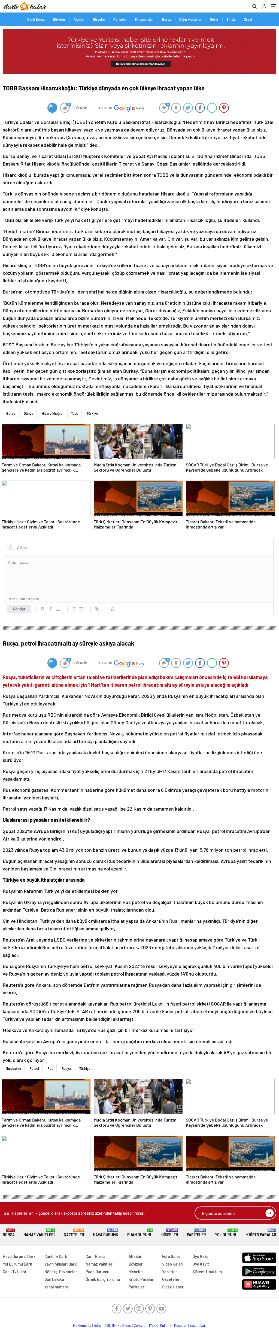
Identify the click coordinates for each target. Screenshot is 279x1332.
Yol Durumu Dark (17, 1263)
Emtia (231, 19)
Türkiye (92, 413)
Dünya (28, 413)
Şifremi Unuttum (207, 1271)
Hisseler (99, 19)
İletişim (99, 1325)
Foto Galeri (171, 1256)
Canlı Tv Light (14, 1271)
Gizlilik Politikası (119, 1325)
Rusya (66, 1068)
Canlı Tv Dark (55, 1256)
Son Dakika (54, 1279)
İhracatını (13, 1068)
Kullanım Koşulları (173, 1325)
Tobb (74, 413)
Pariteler (120, 19)
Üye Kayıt (200, 1263)
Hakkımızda (82, 1325)
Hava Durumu (105, 1233)
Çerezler (140, 1325)
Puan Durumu (140, 1233)
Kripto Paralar (261, 1233)
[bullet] (81, 609)
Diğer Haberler (190, 19)
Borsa (166, 19)
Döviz (214, 19)
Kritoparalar (144, 19)
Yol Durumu (226, 1233)
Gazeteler (74, 1233)
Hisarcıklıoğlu (52, 413)
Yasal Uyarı (198, 1325)
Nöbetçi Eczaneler (60, 1271)
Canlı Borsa (36, 19)
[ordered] (73, 609)
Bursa (10, 413)
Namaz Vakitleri (39, 1233)
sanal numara (56, 1286)
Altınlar (79, 19)
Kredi (248, 19)
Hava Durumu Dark (19, 1256)
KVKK (153, 1325)
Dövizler (59, 19)
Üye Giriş (200, 1256)
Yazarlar (169, 1271)
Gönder (19, 608)
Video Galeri (172, 1263)
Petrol (34, 1068)
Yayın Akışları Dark (60, 1263)
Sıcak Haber (173, 1286)
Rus (50, 1068)
